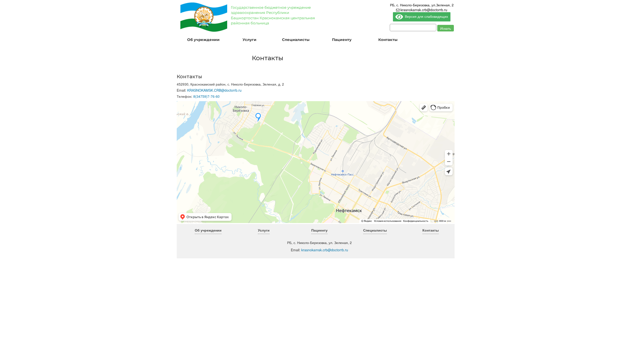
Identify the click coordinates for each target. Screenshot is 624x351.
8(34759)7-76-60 (206, 96)
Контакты (388, 39)
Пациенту (341, 39)
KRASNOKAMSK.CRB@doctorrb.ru (214, 90)
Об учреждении (203, 39)
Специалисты (296, 39)
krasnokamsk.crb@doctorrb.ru (423, 9)
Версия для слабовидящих (425, 16)
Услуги (249, 39)
